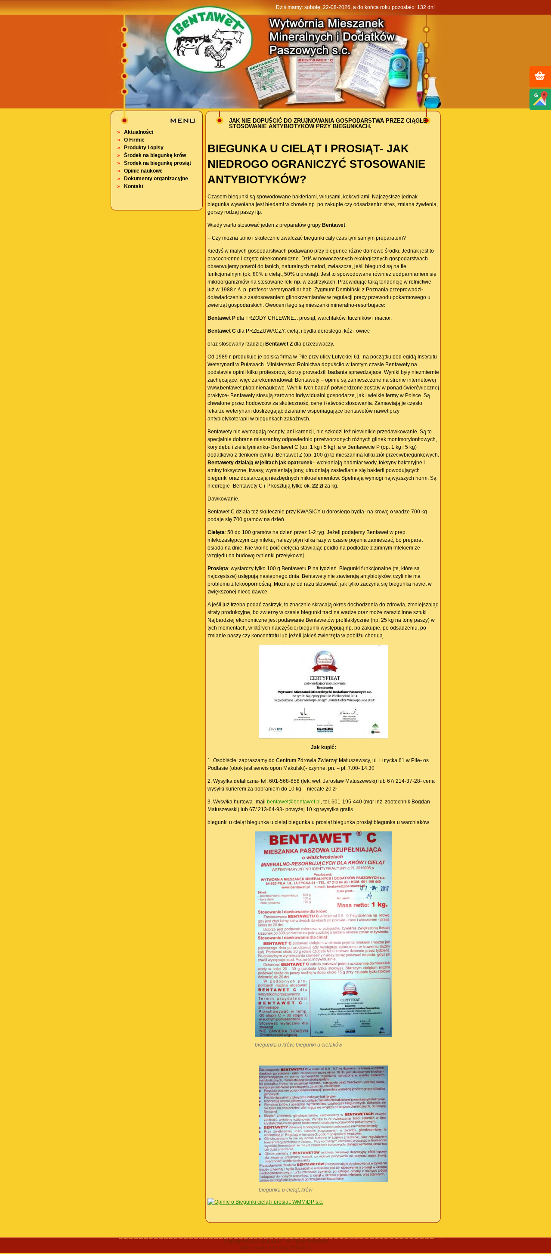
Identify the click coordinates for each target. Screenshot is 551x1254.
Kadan (274, 1241)
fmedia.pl (301, 1248)
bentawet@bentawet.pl (294, 802)
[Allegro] (540, 75)
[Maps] (540, 98)
